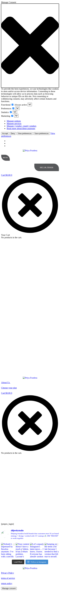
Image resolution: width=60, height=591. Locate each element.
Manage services (14, 123)
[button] (30, 46)
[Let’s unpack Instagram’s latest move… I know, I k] (37, 550)
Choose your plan (9, 388)
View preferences (25, 133)
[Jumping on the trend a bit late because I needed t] (52, 550)
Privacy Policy (7, 573)
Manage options (14, 121)
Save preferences (41, 133)
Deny (13, 133)
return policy (6, 583)
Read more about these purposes (21, 128)
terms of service (8, 578)
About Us (5, 382)
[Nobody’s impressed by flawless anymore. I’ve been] (8, 550)
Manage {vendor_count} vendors (21, 126)
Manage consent (9, 588)
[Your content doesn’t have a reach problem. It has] (23, 550)
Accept (5, 133)
